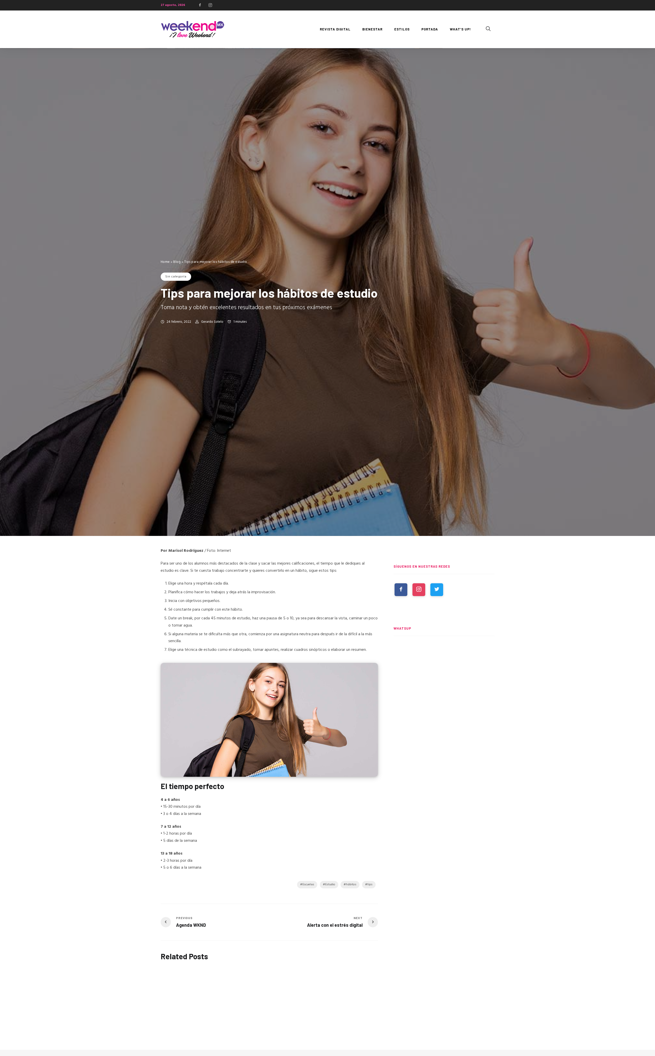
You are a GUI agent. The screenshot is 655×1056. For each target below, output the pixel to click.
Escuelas (308, 884)
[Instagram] (210, 5)
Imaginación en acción (182, 1027)
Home (165, 262)
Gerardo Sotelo (212, 322)
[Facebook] (200, 5)
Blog (177, 262)
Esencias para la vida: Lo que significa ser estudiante (339, 1030)
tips (370, 884)
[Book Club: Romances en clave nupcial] (444, 664)
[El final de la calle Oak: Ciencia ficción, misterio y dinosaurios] (444, 712)
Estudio (330, 884)
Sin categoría (176, 276)
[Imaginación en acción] (194, 994)
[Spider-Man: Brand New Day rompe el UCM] (444, 759)
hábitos (351, 884)
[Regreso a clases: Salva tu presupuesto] (269, 994)
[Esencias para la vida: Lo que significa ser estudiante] (345, 995)
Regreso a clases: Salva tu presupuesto (261, 1029)
